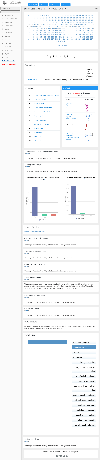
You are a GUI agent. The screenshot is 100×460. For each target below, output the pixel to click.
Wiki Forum (38, 132)
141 (87, 28)
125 (92, 26)
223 (76, 39)
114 (49, 26)
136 (68, 28)
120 (72, 26)
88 (92, 22)
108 (93, 24)
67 (28, 22)
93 (40, 24)
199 (48, 37)
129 (40, 28)
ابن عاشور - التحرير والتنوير (84, 395)
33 (59, 18)
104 (77, 24)
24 (31, 18)
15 (71, 16)
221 (68, 39)
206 (76, 37)
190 (80, 35)
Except (68, 108)
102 (69, 24)
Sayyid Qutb (78, 347)
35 (65, 18)
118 (64, 26)
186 (64, 35)
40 (80, 18)
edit (27, 154)
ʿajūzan (68, 117)
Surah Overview (39, 103)
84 (80, 22)
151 (60, 30)
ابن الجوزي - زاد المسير (86, 415)
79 (65, 22)
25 (34, 18)
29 (47, 18)
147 (44, 30)
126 (29, 28)
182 (48, 35)
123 (84, 26)
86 (86, 22)
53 (53, 20)
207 (80, 37)
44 (92, 18)
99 (58, 24)
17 (77, 16)
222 (72, 39)
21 (89, 16)
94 (43, 24)
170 (68, 33)
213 (37, 39)
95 (46, 24)
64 (86, 20)
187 (68, 35)
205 (72, 37)
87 (89, 22)
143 (29, 30)
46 (31, 20)
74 (50, 22)
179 (37, 35)
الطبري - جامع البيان (87, 362)
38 (74, 18)
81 (71, 22)
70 (37, 22)
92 (37, 24)
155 (76, 30)
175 (87, 33)
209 (87, 37)
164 (44, 33)
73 (47, 22)
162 (37, 33)
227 (91, 39)
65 (89, 20)
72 (44, 22)
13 (65, 16)
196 (37, 37)
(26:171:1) (69, 104)
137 (72, 28)
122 (80, 26)
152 (64, 30)
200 (52, 37)
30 (50, 18)
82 (74, 22)
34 (62, 18)
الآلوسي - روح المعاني (86, 420)
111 (37, 26)
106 (85, 24)
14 (68, 16)
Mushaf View (55, 5)
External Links (38, 141)
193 (91, 35)
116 (57, 26)
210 (91, 37)
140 (83, 28)
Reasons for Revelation (41, 124)
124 (88, 26)
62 (80, 20)
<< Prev (57, 45)
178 (33, 35)
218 (56, 39)
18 (80, 16)
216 (48, 39)
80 (68, 22)
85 (83, 22)
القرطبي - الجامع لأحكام (86, 376)
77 (59, 22)
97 (52, 24)
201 (56, 37)
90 (31, 24)
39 (77, 18)
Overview (31, 16)
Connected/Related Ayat (42, 112)
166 (52, 33)
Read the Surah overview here (34, 232)
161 (33, 33)
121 (76, 26)
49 (41, 20)
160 (29, 33)
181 (44, 35)
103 (73, 24)
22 (92, 16)
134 (60, 28)
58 (68, 20)
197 (40, 37)
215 (44, 39)
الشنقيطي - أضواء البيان (85, 410)
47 (34, 20)
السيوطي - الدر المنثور (86, 405)
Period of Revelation (40, 120)
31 (53, 18)
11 (59, 16)
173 (80, 33)
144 (33, 30)
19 (83, 16)
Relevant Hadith (39, 128)
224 (80, 39)
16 (74, 16)
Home (95, 9)
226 (87, 39)
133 (56, 28)
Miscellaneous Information (43, 108)
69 (34, 22)
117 (60, 26)
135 (64, 28)
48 (37, 20)
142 (91, 28)
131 (48, 28)
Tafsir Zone (66, 5)
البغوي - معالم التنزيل (87, 381)
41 (83, 18)
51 (47, 20)
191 (83, 35)
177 (29, 35)
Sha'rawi (76, 352)
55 (59, 20)
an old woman (71, 119)
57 (65, 20)
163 (40, 33)
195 (33, 37)
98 (55, 24)
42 (86, 18)
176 (91, 33)
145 (37, 30)
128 (37, 28)
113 (45, 26)
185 (60, 35)
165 (48, 33)
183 (52, 35)
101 (65, 24)
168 (60, 33)
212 (33, 39)
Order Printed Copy (9, 61)
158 (87, 30)
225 (83, 39)
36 (68, 18)
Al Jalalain (77, 357)
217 (52, 39)
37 (71, 18)
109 (29, 26)
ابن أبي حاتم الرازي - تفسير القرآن (84, 388)
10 (56, 16)
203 (64, 37)
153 (68, 30)
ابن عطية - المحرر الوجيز (85, 425)
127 (33, 28)
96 (49, 24)
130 (44, 28)
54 (56, 20)
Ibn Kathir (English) (80, 342)
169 (64, 33)
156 (80, 30)
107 (89, 24)
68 (31, 22)
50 (44, 20)
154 (72, 30)
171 (72, 33)
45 (28, 20)
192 (87, 35)
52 (50, 20)
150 (56, 30)
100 (61, 24)
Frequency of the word (41, 116)
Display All (34, 5)
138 (76, 28)
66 (92, 20)
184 (56, 35)
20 (86, 16)
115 (53, 26)
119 (68, 26)
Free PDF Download (9, 64)
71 (41, 22)
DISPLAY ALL (60, 41)
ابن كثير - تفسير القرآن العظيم (86, 369)
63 (83, 20)
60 (74, 20)
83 (77, 22)
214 (40, 39)
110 (33, 26)
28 (44, 18)
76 (56, 22)
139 (80, 28)
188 (72, 35)
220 (64, 39)
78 (62, 22)
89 (28, 24)
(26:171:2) (69, 115)
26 (37, 18)
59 (71, 20)
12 (62, 16)
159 (91, 30)
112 (41, 26)
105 (81, 24)
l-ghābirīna (69, 135)
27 (41, 18)
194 (29, 37)
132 (52, 28)
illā (67, 106)
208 (83, 37)
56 (62, 20)
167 (56, 33)
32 (56, 18)
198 (44, 37)
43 (89, 18)
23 (28, 18)
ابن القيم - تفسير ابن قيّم (85, 400)
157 (83, 30)
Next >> (64, 45)
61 (77, 20)
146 (40, 30)
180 (40, 35)
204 (68, 37)
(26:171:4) (69, 133)
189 (76, 35)
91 (34, 24)
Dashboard (44, 5)
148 (48, 30)
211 (29, 39)
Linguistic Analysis (40, 99)
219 (60, 39)
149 (52, 30)
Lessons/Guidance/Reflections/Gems (46, 95)
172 (76, 33)
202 (60, 37)
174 (83, 33)
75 (53, 22)
